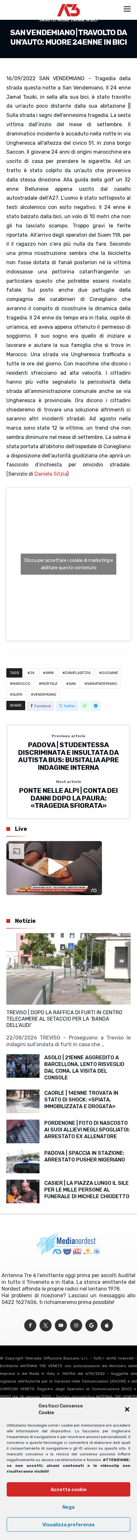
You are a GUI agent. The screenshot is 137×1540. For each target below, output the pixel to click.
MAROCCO (21, 684)
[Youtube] (61, 1325)
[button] (127, 1409)
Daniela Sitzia (50, 474)
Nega (68, 1507)
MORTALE (49, 684)
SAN (72, 684)
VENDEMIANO (44, 695)
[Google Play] (91, 1325)
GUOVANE (110, 673)
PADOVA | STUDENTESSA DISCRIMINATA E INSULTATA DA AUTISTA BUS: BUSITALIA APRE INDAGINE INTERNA (68, 752)
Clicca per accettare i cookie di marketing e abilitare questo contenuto (68, 564)
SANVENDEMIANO (102, 684)
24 (32, 673)
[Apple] (107, 1325)
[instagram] (76, 1325)
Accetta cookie (69, 1489)
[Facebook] (30, 1325)
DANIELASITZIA (77, 673)
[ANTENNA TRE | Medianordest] (68, 3)
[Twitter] (46, 1325)
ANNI (50, 673)
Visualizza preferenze (68, 1525)
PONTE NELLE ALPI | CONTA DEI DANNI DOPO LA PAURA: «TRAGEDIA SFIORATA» (68, 794)
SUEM (17, 695)
